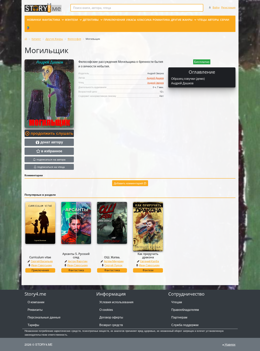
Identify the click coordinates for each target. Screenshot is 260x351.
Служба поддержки (185, 325)
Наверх (229, 344)
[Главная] (26, 39)
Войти (216, 7)
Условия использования (116, 302)
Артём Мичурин (114, 261)
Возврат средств (111, 325)
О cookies (106, 309)
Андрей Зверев (155, 82)
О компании (36, 302)
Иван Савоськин (41, 265)
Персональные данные (44, 317)
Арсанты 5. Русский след (76, 255)
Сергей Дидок (113, 265)
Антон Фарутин (77, 261)
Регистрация (228, 7)
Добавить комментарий (129, 183)
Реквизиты (35, 309)
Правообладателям (185, 309)
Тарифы (33, 325)
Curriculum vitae (40, 257)
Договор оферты (111, 317)
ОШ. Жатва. (112, 257)
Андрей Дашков (155, 78)
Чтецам (176, 302)
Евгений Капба (149, 261)
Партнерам (179, 317)
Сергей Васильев (42, 261)
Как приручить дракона (148, 255)
